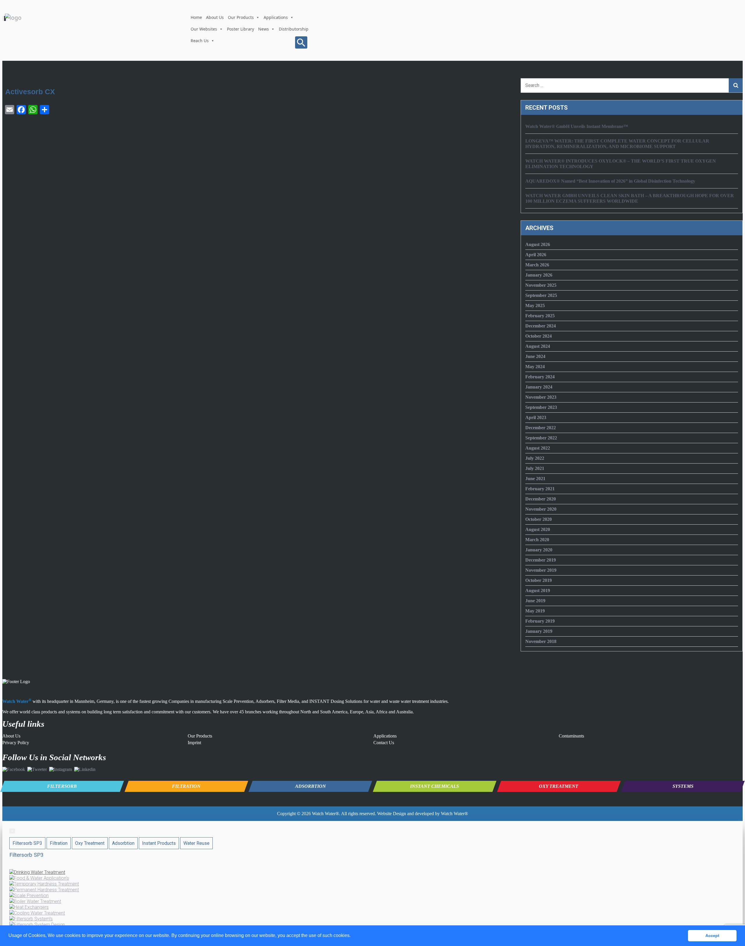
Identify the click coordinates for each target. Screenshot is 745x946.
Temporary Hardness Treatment (46, 884)
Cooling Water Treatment (39, 913)
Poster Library (240, 29)
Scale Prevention (31, 895)
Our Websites (204, 29)
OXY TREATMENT (558, 786)
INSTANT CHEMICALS (434, 786)
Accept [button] (712, 935)
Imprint (194, 742)
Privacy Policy (15, 742)
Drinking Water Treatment (39, 872)
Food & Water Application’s (41, 878)
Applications (276, 17)
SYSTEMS (683, 786)
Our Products (241, 17)
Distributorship (293, 29)
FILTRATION (186, 786)
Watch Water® (325, 813)
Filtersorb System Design (39, 924)
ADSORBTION (310, 786)
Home (196, 17)
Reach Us (200, 40)
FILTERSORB (62, 786)
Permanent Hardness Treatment (46, 889)
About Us (215, 17)
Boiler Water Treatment (37, 901)
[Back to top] (731, 911)
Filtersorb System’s (33, 919)
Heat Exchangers (31, 907)
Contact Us (383, 742)
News (263, 29)
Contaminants (571, 735)
